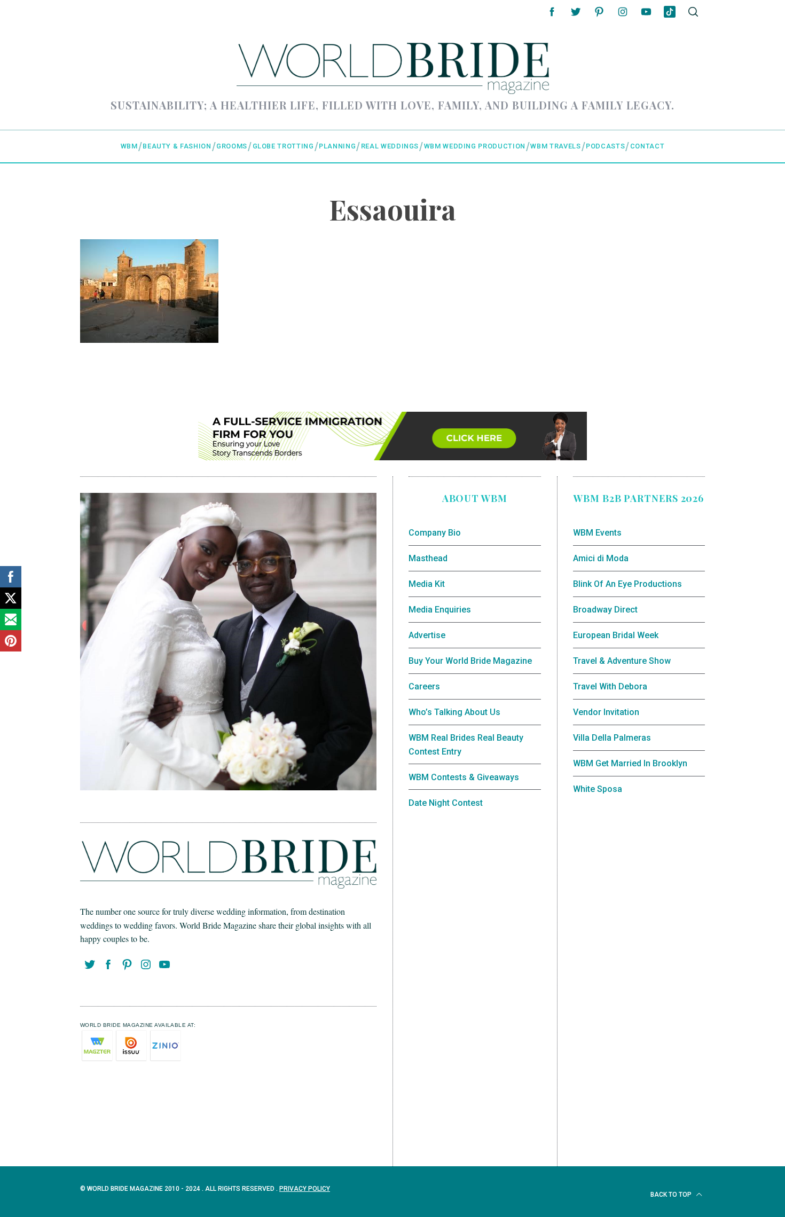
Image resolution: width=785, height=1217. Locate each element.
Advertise (427, 635)
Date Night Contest (446, 803)
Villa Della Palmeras (612, 738)
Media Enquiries (440, 609)
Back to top (671, 1194)
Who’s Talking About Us (454, 712)
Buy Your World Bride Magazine (470, 661)
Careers (424, 686)
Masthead (428, 558)
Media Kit (427, 584)
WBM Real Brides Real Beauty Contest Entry (466, 745)
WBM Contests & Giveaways (464, 777)
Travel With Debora (610, 686)
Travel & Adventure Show (622, 661)
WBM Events (597, 533)
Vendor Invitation (606, 712)
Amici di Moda (601, 558)
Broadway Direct (605, 609)
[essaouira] (149, 339)
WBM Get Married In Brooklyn (630, 763)
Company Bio (435, 533)
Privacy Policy (304, 1188)
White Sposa (597, 789)
